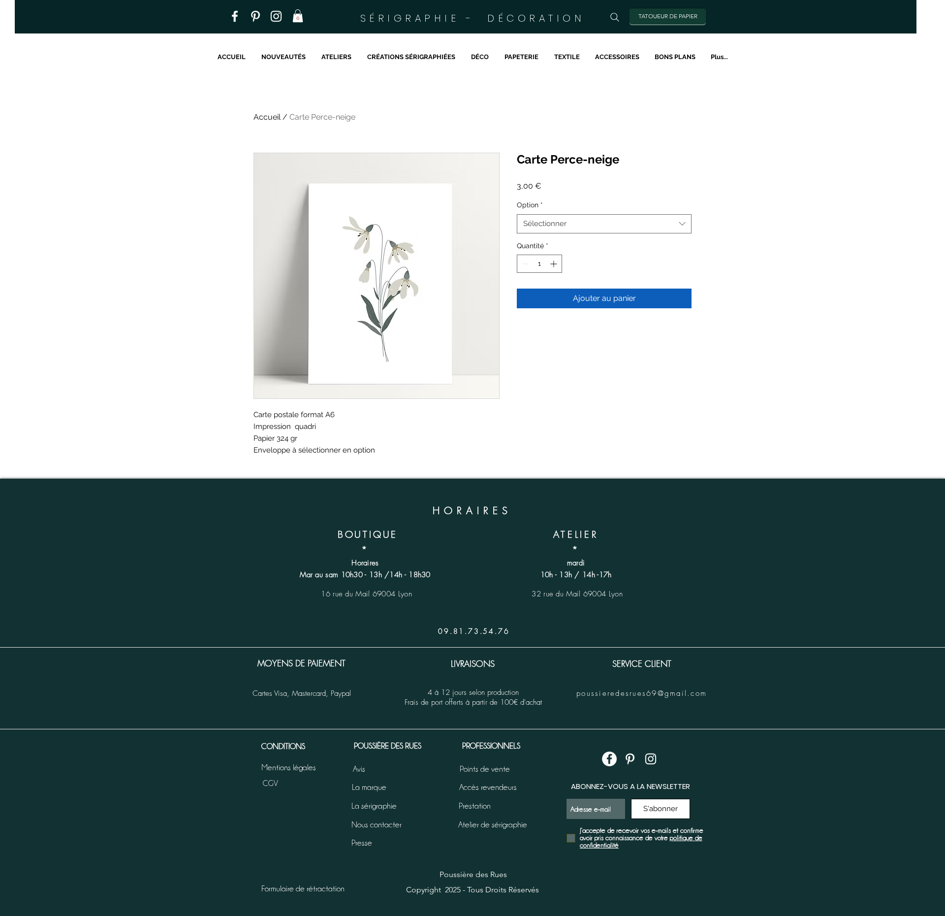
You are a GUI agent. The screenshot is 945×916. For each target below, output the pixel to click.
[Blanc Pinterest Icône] (255, 16)
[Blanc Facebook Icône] (234, 16)
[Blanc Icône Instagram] (276, 16)
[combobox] (604, 223)
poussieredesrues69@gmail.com (641, 693)
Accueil (267, 117)
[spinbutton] (539, 263)
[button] (297, 15)
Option (530, 205)
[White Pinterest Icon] (630, 759)
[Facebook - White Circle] (609, 759)
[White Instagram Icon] (650, 759)
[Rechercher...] (614, 17)
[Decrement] (524, 263)
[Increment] (554, 263)
